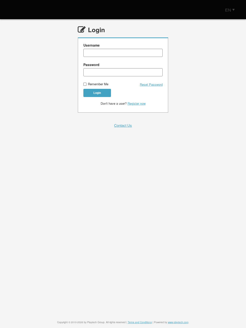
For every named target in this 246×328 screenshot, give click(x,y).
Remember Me (98, 84)
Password (91, 64)
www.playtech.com (178, 322)
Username (91, 45)
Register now (137, 103)
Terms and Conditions (140, 322)
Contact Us (123, 125)
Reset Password (151, 84)
